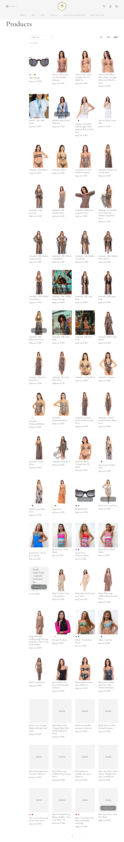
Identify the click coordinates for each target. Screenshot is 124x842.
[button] (104, 6)
